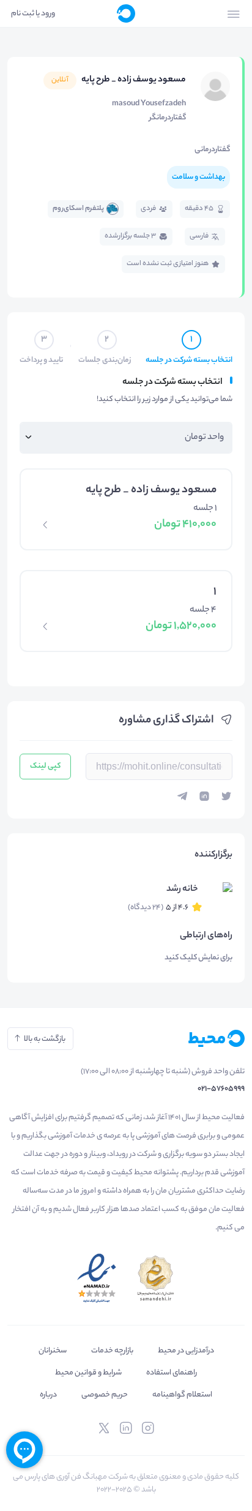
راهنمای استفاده (171, 1373)
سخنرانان (53, 1350)
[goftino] (24, 1449)
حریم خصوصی (104, 1395)
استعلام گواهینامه (182, 1395)
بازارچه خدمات (112, 1350)
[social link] (148, 1428)
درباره (48, 1395)
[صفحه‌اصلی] (126, 13)
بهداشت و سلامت (198, 177)
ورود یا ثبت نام (33, 13)
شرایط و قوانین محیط (88, 1373)
